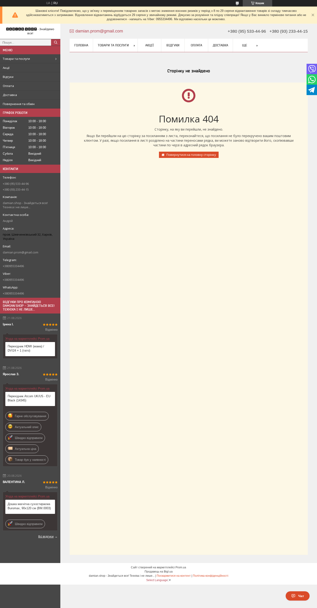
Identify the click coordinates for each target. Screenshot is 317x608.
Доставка (10, 95)
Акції (6, 68)
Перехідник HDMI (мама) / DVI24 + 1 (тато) (26, 348)
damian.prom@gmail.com (20, 252)
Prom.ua (180, 567)
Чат (301, 596)
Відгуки (8, 77)
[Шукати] (55, 42)
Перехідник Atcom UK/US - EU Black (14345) (29, 398)
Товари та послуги (16, 59)
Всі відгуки (46, 536)
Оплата (8, 86)
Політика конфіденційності (210, 575)
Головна (81, 45)
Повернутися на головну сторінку (191, 155)
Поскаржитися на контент (174, 575)
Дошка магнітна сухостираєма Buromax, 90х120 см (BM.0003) (29, 506)
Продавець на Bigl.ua (159, 571)
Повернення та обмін (19, 104)
